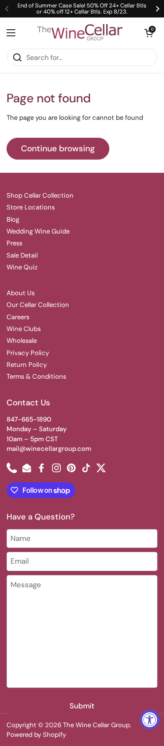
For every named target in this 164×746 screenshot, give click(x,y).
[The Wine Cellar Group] (80, 33)
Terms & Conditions (36, 376)
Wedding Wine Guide (38, 231)
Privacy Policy (28, 353)
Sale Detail (22, 255)
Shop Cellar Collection (40, 195)
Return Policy (27, 364)
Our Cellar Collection (38, 304)
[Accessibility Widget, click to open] (150, 719)
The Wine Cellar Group (96, 725)
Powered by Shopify (36, 734)
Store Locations (31, 207)
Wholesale (22, 340)
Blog (13, 219)
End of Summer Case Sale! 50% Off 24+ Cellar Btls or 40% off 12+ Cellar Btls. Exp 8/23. (82, 9)
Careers (18, 317)
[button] (148, 33)
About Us (21, 293)
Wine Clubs (24, 328)
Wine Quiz (22, 267)
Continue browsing (58, 148)
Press (14, 243)
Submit (82, 706)
